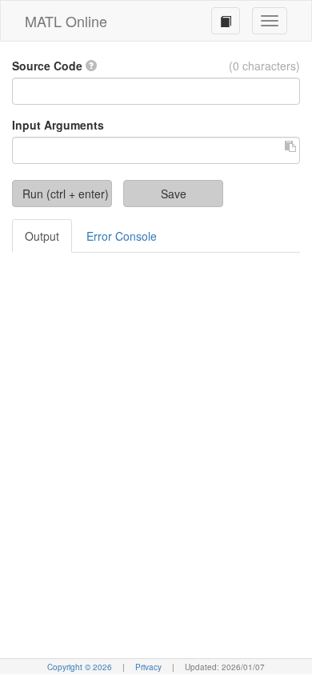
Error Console (121, 236)
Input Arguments (58, 125)
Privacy (148, 667)
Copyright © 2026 (80, 667)
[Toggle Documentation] (225, 20)
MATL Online (66, 20)
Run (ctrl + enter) (65, 194)
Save (173, 194)
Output (42, 236)
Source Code (47, 66)
